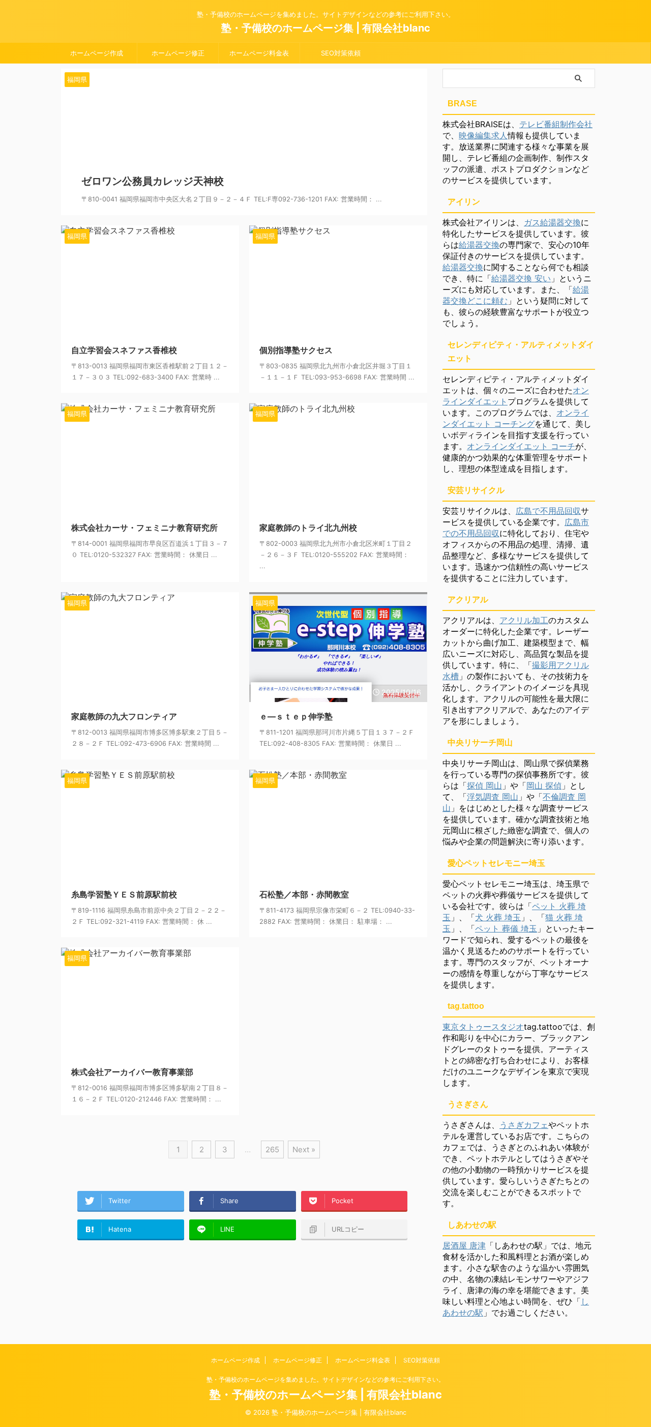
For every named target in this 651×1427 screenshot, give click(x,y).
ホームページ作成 (96, 53)
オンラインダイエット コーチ (521, 446)
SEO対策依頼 (341, 53)
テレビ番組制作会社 (556, 124)
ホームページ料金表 (259, 53)
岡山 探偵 (543, 785)
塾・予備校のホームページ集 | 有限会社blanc (325, 28)
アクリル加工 (523, 620)
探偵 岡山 (484, 785)
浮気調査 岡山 (492, 797)
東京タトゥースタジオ (483, 1027)
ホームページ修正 (178, 53)
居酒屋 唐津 (464, 1245)
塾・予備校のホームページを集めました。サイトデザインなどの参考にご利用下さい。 (325, 1379)
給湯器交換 (479, 245)
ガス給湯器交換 (552, 222)
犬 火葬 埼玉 (498, 917)
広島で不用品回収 (548, 511)
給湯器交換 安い (521, 278)
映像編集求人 (483, 135)
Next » (303, 1149)
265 (272, 1149)
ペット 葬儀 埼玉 (506, 928)
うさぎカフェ (523, 1125)
